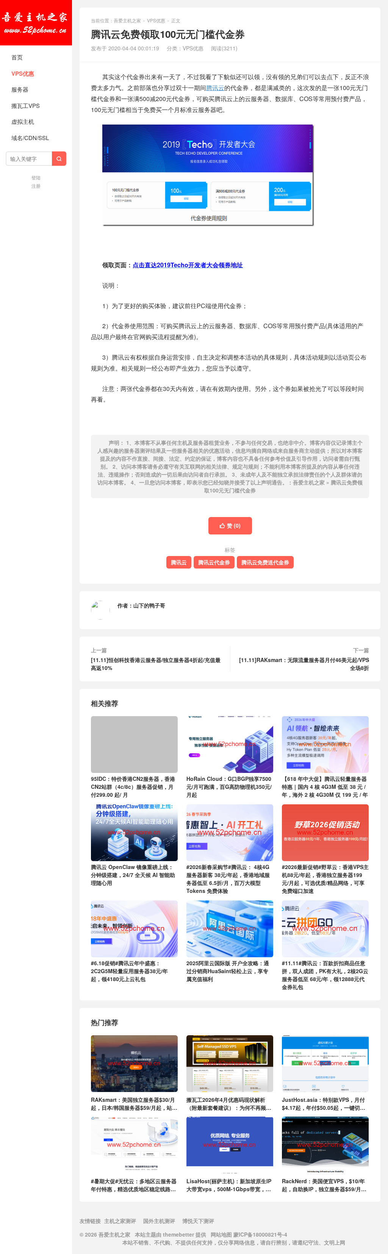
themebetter (178, 1234)
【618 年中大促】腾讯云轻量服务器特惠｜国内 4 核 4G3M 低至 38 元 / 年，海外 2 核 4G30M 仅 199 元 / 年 (325, 786)
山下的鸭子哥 (149, 605)
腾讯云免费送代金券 (265, 562)
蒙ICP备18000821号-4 (259, 1234)
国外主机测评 (159, 1220)
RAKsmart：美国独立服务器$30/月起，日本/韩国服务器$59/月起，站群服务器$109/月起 (134, 1103)
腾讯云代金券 (214, 562)
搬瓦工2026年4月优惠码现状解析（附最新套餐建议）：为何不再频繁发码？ (228, 1103)
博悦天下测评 (198, 1220)
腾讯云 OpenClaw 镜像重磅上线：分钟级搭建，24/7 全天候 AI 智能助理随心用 (133, 874)
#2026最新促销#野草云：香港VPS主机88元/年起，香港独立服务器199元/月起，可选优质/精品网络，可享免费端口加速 (325, 878)
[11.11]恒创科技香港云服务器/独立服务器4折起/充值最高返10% (156, 663)
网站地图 (221, 1234)
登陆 (36, 177)
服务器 (19, 89)
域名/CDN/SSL (30, 138)
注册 (36, 185)
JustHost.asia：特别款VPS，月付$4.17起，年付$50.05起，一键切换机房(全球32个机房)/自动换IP (323, 1103)
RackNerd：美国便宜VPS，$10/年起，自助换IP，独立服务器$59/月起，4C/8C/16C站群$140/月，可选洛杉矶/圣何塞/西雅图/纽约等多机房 (324, 1184)
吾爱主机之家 (36, 22)
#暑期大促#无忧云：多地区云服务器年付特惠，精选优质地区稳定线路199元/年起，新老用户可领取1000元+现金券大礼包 (134, 1184)
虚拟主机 (22, 121)
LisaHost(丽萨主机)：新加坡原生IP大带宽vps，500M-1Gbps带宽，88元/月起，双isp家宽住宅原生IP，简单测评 (229, 1184)
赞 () (230, 525)
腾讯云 (215, 87)
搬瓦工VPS (25, 105)
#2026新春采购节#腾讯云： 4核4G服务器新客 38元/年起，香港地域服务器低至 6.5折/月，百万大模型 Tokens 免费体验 (228, 878)
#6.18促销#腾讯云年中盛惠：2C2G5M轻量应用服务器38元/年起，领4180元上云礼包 (129, 971)
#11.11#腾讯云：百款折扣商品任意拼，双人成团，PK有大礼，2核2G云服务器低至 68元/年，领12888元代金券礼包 (325, 975)
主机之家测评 (120, 1220)
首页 (17, 57)
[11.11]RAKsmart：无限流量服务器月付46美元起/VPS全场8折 (304, 663)
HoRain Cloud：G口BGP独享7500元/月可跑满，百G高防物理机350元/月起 (229, 786)
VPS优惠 (22, 73)
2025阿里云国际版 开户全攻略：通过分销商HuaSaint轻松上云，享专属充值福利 (227, 971)
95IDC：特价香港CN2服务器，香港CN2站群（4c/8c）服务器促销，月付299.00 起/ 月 (133, 786)
